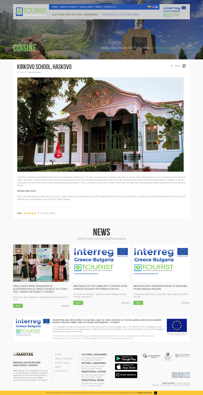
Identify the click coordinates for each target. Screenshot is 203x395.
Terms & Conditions (181, 385)
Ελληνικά (156, 7)
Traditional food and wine (130, 48)
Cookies (155, 385)
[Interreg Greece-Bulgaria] (175, 11)
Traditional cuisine (93, 371)
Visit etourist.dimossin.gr (126, 374)
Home (105, 48)
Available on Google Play (126, 358)
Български (149, 7)
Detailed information (144, 393)
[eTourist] (31, 11)
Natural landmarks (93, 363)
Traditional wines (92, 380)
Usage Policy (165, 385)
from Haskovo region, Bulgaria (92, 358)
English (152, 7)
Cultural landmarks (94, 354)
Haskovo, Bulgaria (34, 72)
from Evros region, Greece (91, 360)
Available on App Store (126, 366)
